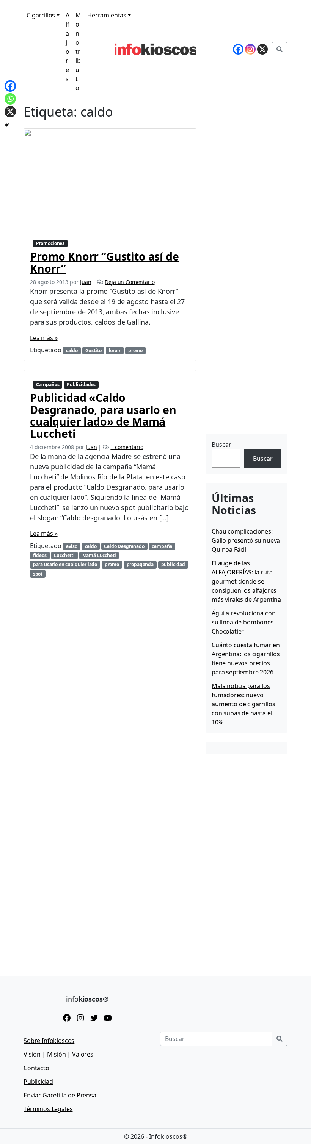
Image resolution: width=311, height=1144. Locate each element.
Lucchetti (64, 555)
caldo (72, 350)
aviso (71, 546)
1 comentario (126, 447)
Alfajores (67, 47)
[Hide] (7, 125)
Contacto (36, 1068)
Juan (85, 282)
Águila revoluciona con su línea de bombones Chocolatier (243, 622)
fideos (40, 555)
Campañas (48, 384)
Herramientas (106, 15)
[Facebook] (10, 86)
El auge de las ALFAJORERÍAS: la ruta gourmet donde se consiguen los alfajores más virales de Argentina (246, 581)
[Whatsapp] (10, 99)
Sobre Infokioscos (49, 1040)
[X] (10, 111)
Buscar (221, 444)
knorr (115, 350)
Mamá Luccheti (99, 555)
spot (37, 574)
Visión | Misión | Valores (58, 1054)
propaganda (140, 564)
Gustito (93, 350)
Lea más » (44, 338)
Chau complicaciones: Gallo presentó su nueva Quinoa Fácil (246, 540)
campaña (162, 546)
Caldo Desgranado (124, 546)
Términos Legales (48, 1109)
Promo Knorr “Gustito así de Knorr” (104, 262)
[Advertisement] (258, 384)
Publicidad (38, 1081)
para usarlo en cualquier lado (65, 564)
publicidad (173, 564)
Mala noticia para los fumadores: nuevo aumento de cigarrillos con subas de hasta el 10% (243, 704)
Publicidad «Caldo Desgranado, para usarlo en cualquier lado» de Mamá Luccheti (103, 415)
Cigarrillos (41, 15)
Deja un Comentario (129, 282)
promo (135, 350)
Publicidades (81, 384)
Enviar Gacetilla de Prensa (60, 1095)
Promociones (50, 243)
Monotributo (78, 51)
